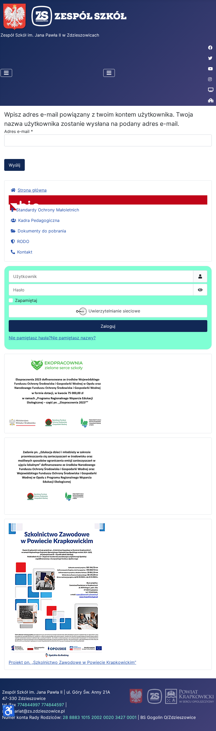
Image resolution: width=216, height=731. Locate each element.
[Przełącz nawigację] (6, 73)
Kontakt (24, 252)
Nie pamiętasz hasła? (30, 337)
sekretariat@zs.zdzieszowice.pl (33, 711)
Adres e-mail (18, 131)
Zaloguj (108, 326)
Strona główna (32, 190)
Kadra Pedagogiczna (39, 220)
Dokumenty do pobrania (42, 230)
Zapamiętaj (26, 300)
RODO (23, 241)
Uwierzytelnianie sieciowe (113, 311)
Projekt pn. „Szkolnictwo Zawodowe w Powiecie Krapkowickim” (72, 662)
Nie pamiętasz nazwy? (73, 337)
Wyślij (14, 165)
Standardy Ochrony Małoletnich (47, 209)
